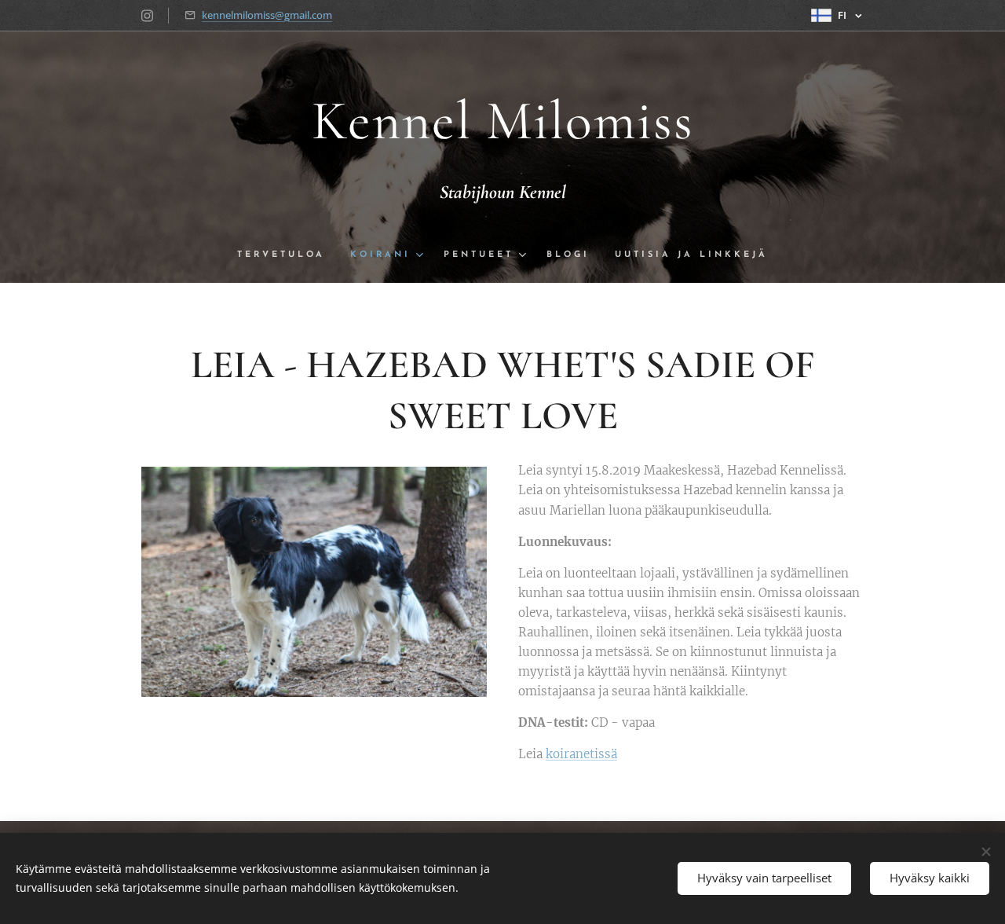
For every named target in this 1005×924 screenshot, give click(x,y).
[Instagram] (147, 15)
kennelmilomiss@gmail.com (267, 15)
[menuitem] (287, 255)
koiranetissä (581, 753)
